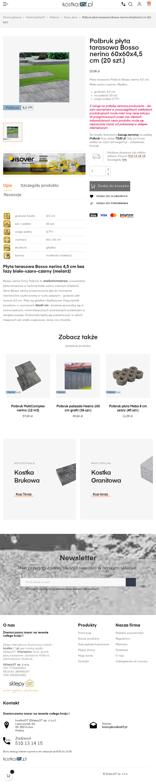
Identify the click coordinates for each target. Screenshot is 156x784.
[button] (24, 494)
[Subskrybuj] (131, 582)
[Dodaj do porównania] (27, 400)
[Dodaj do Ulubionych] (21, 400)
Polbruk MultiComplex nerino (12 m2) (28, 408)
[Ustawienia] (139, 4)
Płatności (122, 644)
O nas (120, 655)
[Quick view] (33, 400)
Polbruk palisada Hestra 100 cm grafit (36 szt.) (78, 408)
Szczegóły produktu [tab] (40, 186)
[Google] (20, 774)
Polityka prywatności (130, 633)
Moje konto (85, 655)
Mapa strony (86, 650)
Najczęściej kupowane (93, 644)
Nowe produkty (88, 638)
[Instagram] (12, 774)
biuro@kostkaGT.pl (114, 727)
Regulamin (123, 638)
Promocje (84, 633)
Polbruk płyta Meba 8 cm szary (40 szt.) (128, 408)
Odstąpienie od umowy (132, 661)
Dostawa (122, 650)
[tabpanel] (28, 390)
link (124, 159)
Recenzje (13, 195)
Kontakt (83, 661)
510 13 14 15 (136, 156)
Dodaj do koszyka (113, 186)
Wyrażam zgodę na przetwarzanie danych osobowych (61, 589)
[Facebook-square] (5, 774)
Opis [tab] (7, 186)
